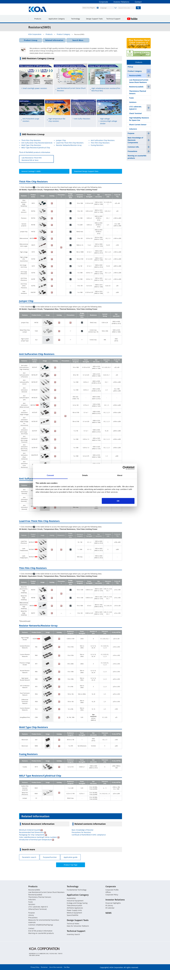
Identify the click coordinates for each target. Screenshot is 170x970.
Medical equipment (74, 913)
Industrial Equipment (75, 901)
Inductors (133, 129)
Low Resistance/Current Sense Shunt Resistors (138, 81)
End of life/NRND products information (35, 152)
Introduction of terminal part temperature (35, 839)
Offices (108, 892)
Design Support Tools (94, 19)
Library (31, 915)
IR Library (109, 905)
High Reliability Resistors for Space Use (139, 119)
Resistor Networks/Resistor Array (69, 145)
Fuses (131, 98)
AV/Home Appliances (75, 908)
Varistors (132, 102)
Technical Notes (73, 923)
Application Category (57, 19)
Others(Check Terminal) (37, 909)
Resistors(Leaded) (136, 87)
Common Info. (133, 147)
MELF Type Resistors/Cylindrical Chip (35, 147)
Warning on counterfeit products (137, 157)
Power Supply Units (74, 910)
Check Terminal (135, 113)
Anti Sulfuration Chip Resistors (103, 140)
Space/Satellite (72, 915)
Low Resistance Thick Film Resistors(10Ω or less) (32, 159)
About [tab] (119, 475)
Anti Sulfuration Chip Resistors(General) (36, 143)
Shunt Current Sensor (137, 124)
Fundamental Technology (76, 890)
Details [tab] (85, 475)
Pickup (130, 67)
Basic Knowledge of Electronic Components (135, 140)
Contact (138, 2)
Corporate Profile (112, 890)
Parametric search (29, 857)
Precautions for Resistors (81, 832)
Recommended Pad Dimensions (31, 832)
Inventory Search (73, 934)
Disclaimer (44, 967)
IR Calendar (109, 908)
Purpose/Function (50, 857)
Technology (75, 19)
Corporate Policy (111, 895)
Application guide (70, 857)
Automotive (71, 898)
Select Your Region (89, 8)
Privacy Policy (35, 967)
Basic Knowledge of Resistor (82, 830)
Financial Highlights (113, 903)
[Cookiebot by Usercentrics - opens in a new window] (124, 468)
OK (118, 501)
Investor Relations (121, 2)
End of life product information (40, 931)
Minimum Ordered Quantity (30, 830)
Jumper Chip (61, 140)
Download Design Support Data (86, 171)
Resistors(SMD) (135, 75)
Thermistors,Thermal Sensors (137, 92)
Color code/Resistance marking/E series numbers (38, 837)
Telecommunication (74, 905)
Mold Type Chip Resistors (31, 145)
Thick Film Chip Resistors (31, 140)
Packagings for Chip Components (32, 835)
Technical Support (113, 19)
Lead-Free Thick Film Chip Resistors (69, 143)
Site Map (67, 967)
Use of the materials (55, 967)
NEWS (108, 912)
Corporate (103, 2)
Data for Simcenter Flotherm (78, 926)
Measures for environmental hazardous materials (43, 921)
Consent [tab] (50, 475)
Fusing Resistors (97, 145)
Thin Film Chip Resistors (100, 143)
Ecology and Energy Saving (77, 903)
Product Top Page (70, 865)
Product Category (135, 71)
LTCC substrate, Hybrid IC (135, 107)
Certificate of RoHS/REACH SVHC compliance (89, 835)
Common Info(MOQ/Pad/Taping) (40, 925)
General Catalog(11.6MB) (30, 171)
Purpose (131, 133)
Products (37, 19)
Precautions (132, 151)
